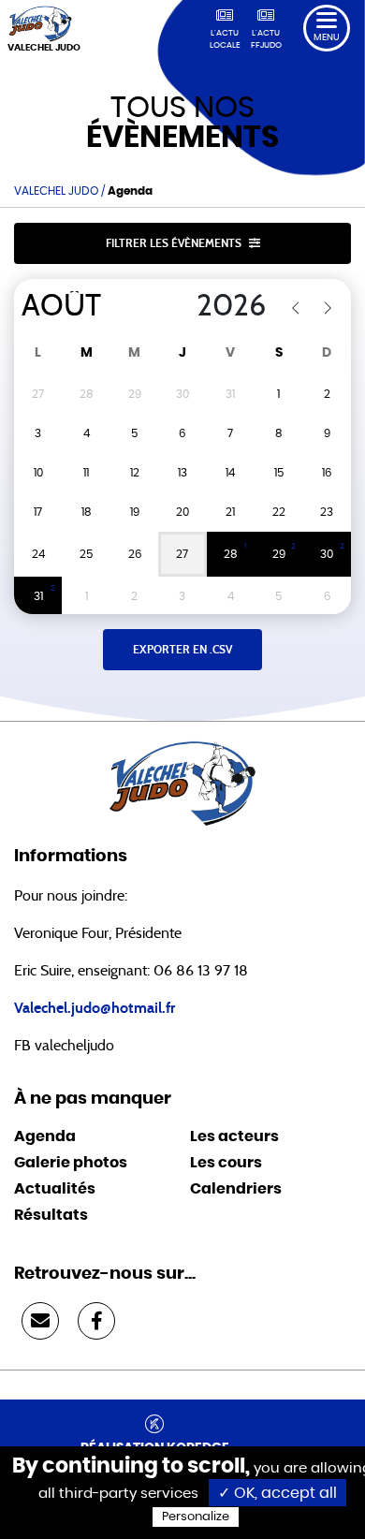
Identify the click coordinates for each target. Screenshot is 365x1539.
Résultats (51, 1215)
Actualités (54, 1188)
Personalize (195, 1517)
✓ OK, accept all (277, 1493)
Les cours (226, 1162)
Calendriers (236, 1188)
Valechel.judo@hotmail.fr (94, 1008)
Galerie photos (70, 1162)
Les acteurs (234, 1136)
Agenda (45, 1136)
